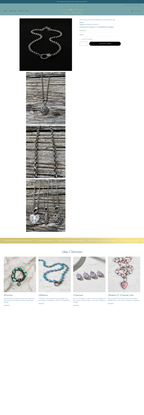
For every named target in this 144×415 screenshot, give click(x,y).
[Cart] (139, 11)
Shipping (82, 24)
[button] (5, 11)
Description (83, 30)
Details (82, 34)
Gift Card (133, 5)
